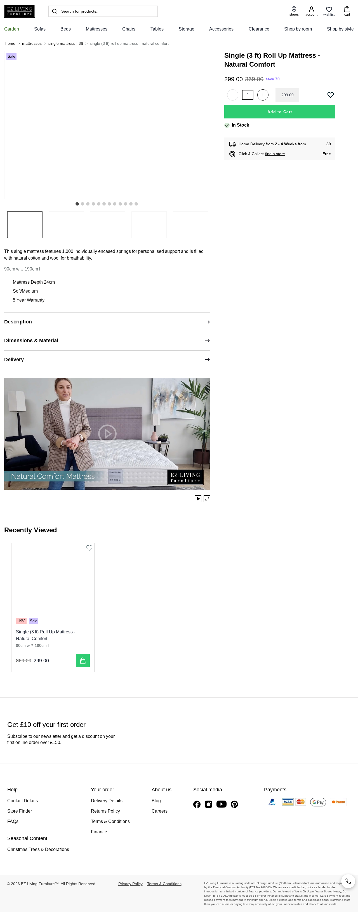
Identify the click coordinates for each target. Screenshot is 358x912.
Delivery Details (107, 800)
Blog (156, 800)
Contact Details (22, 800)
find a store (275, 153)
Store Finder (19, 811)
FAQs (12, 821)
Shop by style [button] (340, 29)
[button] (77, 204)
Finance (99, 831)
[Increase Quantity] (262, 95)
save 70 (273, 79)
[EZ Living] (19, 11)
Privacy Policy (130, 883)
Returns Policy (105, 811)
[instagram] (208, 804)
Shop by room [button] (298, 29)
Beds (65, 29)
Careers (160, 811)
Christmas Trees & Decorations (38, 849)
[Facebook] (197, 804)
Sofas (40, 29)
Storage (186, 29)
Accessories (221, 29)
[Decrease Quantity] (232, 95)
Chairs (128, 29)
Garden (11, 29)
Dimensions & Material (31, 340)
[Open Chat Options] (348, 881)
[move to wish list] (331, 95)
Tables (157, 29)
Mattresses (96, 29)
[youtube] (221, 804)
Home (10, 43)
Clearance (259, 29)
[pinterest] (234, 804)
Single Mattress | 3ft (65, 43)
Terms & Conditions (110, 821)
